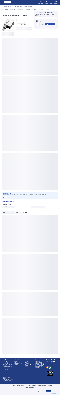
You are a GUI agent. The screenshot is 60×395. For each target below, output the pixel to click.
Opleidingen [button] (37, 361)
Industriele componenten (10, 9)
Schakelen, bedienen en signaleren (23, 9)
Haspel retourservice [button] (39, 364)
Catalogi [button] (26, 366)
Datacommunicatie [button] (6, 377)
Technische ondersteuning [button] (40, 362)
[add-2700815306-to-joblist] (56, 24)
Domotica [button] (4, 378)
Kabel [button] (4, 371)
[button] (2, 2)
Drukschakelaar (41, 9)
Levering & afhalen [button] (17, 362)
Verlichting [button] (5, 373)
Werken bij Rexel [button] (28, 364)
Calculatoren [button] (37, 367)
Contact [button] (15, 361)
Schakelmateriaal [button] (6, 370)
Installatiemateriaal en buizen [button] (7, 367)
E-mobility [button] (5, 361)
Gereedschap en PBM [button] (7, 380)
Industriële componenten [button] (8, 376)
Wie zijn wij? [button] (27, 361)
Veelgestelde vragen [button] (18, 363)
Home (3, 9)
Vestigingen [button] (27, 363)
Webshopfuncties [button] (38, 366)
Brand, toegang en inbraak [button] (8, 379)
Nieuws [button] (26, 362)
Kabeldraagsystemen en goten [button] (7, 375)
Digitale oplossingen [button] (39, 365)
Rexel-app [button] (26, 365)
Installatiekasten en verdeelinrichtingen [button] (6, 369)
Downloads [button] (16, 364)
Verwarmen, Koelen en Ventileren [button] (7, 365)
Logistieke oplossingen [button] (39, 363)
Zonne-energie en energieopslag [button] (6, 363)
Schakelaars (34, 9)
